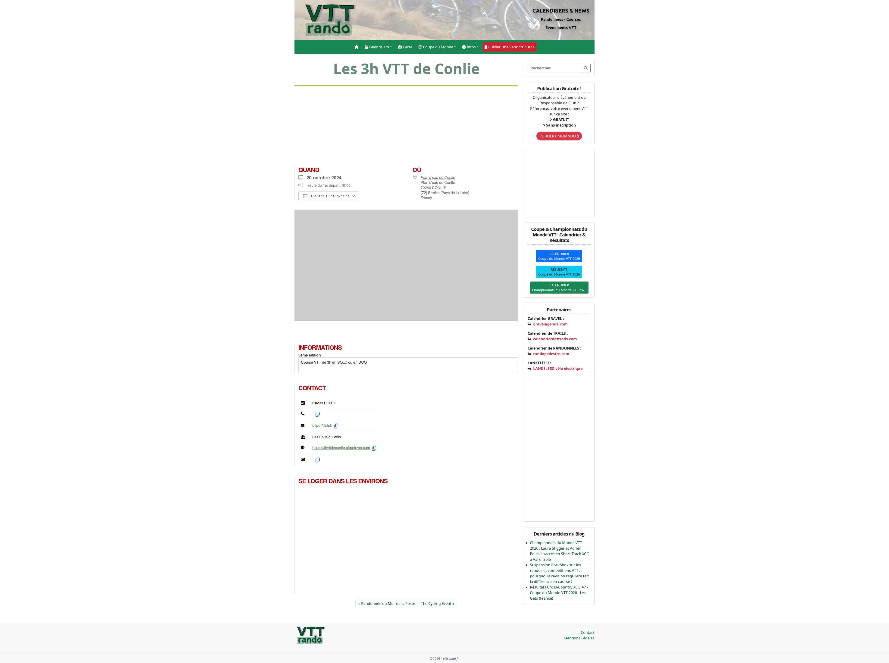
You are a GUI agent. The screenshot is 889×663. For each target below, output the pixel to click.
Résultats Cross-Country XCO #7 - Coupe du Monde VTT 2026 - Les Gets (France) (559, 593)
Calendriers (378, 47)
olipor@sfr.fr (322, 425)
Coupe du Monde (437, 47)
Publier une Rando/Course (511, 47)
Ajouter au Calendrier (330, 196)
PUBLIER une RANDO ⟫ (559, 136)
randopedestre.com (551, 353)
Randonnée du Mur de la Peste (388, 603)
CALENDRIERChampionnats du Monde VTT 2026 (559, 287)
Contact (588, 632)
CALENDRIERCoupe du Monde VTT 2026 (559, 256)
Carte (407, 47)
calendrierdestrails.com (555, 338)
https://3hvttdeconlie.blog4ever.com (341, 447)
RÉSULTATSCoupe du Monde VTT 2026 (559, 271)
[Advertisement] (406, 128)
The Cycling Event (436, 603)
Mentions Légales (579, 638)
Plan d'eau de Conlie (438, 177)
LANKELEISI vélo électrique (557, 368)
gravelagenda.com (550, 324)
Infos (471, 47)
